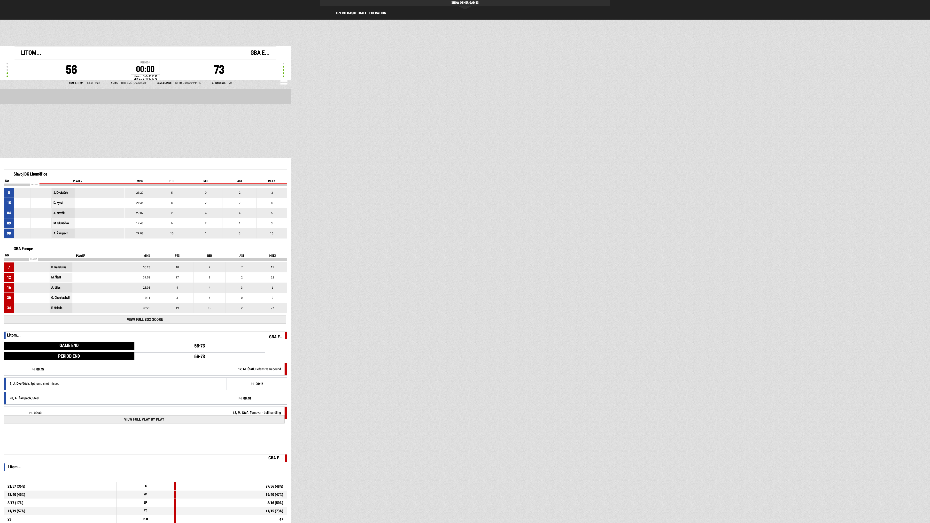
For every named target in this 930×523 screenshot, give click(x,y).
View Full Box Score (145, 319)
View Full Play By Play (144, 419)
